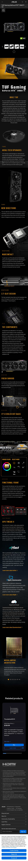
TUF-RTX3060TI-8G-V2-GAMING (15, 810)
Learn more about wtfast (9, 570)
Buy (14, 745)
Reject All (14, 854)
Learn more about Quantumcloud (11, 627)
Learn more (13, 748)
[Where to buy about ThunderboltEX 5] (22, 748)
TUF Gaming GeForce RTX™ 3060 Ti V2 (13, 6)
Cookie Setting (14, 850)
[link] (14, 2)
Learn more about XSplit (9, 595)
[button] (2, 2)
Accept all (14, 858)
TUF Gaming (18, 808)
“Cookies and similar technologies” (9, 847)
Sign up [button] (23, 831)
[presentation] (23, 748)
